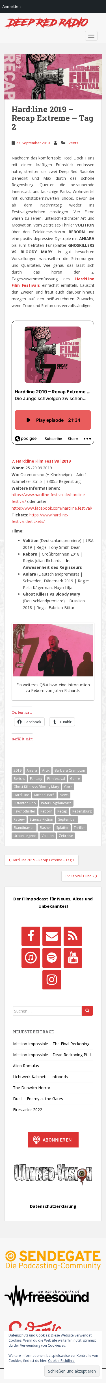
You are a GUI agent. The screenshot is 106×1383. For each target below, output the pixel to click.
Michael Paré (44, 794)
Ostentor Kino (25, 803)
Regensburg (82, 811)
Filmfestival (56, 778)
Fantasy (36, 778)
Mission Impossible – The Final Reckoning (51, 1043)
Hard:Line (21, 794)
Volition (48, 835)
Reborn (46, 811)
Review (19, 819)
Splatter (62, 827)
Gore (68, 786)
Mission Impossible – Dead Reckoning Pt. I (52, 1054)
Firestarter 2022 (27, 1109)
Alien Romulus (26, 1065)
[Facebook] (30, 936)
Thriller (79, 827)
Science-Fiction (41, 819)
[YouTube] (73, 957)
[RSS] (73, 936)
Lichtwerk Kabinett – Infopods (40, 1076)
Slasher (45, 827)
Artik (45, 770)
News (64, 794)
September (67, 819)
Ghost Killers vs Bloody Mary (36, 786)
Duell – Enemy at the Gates (38, 1098)
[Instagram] (51, 979)
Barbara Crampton (70, 770)
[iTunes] (30, 957)
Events (72, 142)
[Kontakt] (51, 936)
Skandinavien (24, 827)
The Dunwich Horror (31, 1087)
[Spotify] (51, 957)
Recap (62, 811)
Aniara (32, 770)
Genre (75, 778)
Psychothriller (24, 811)
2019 (17, 770)
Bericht (19, 778)
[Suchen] (87, 1011)
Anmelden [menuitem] (11, 6)
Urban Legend (25, 835)
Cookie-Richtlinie (61, 1360)
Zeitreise (66, 835)
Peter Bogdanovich (56, 803)
